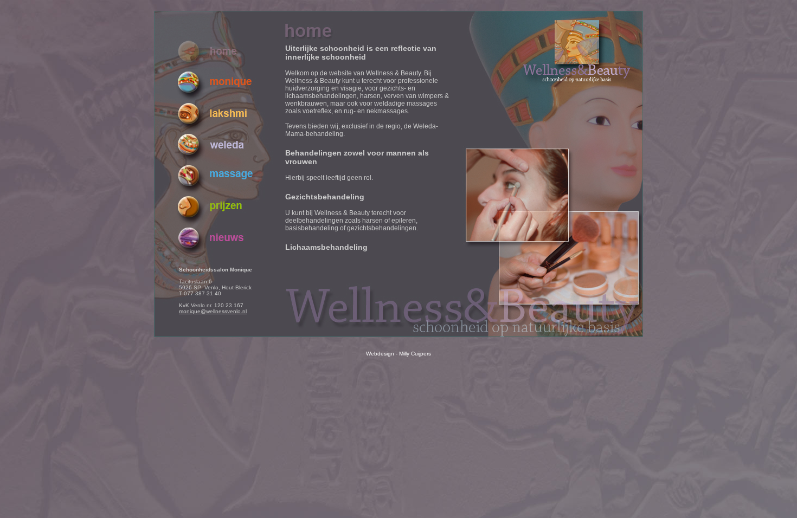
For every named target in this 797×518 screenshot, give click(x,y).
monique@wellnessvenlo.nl (213, 311)
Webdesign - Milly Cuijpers (398, 354)
